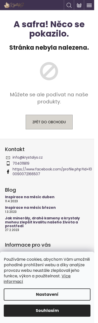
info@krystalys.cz (28, 157)
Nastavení (47, 294)
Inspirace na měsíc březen (30, 208)
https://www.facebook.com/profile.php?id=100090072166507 (52, 172)
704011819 (21, 163)
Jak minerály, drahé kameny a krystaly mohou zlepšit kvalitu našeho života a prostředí (42, 222)
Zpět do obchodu (49, 122)
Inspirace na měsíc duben (30, 197)
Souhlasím (47, 310)
